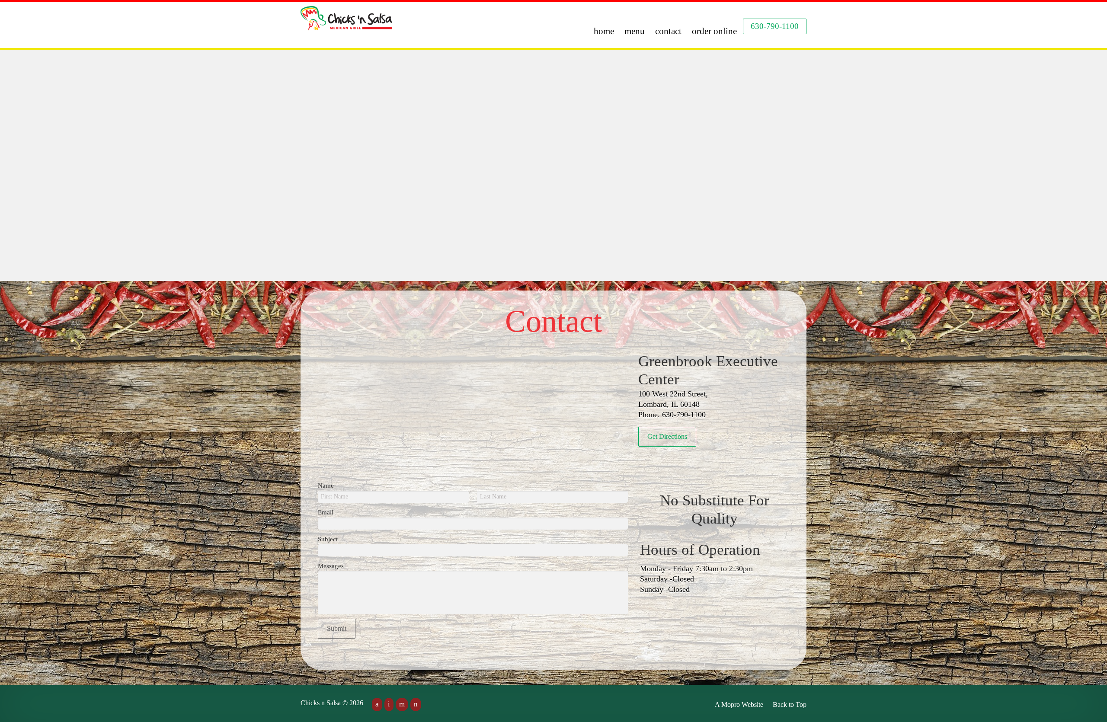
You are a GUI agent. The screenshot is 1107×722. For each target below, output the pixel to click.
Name (326, 485)
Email (325, 512)
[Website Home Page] (347, 24)
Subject (328, 539)
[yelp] (402, 704)
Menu (634, 31)
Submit (336, 628)
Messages (331, 565)
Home (604, 31)
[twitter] (389, 704)
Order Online (714, 31)
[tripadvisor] (415, 704)
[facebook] (377, 704)
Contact (668, 31)
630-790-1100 (775, 26)
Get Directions (667, 436)
